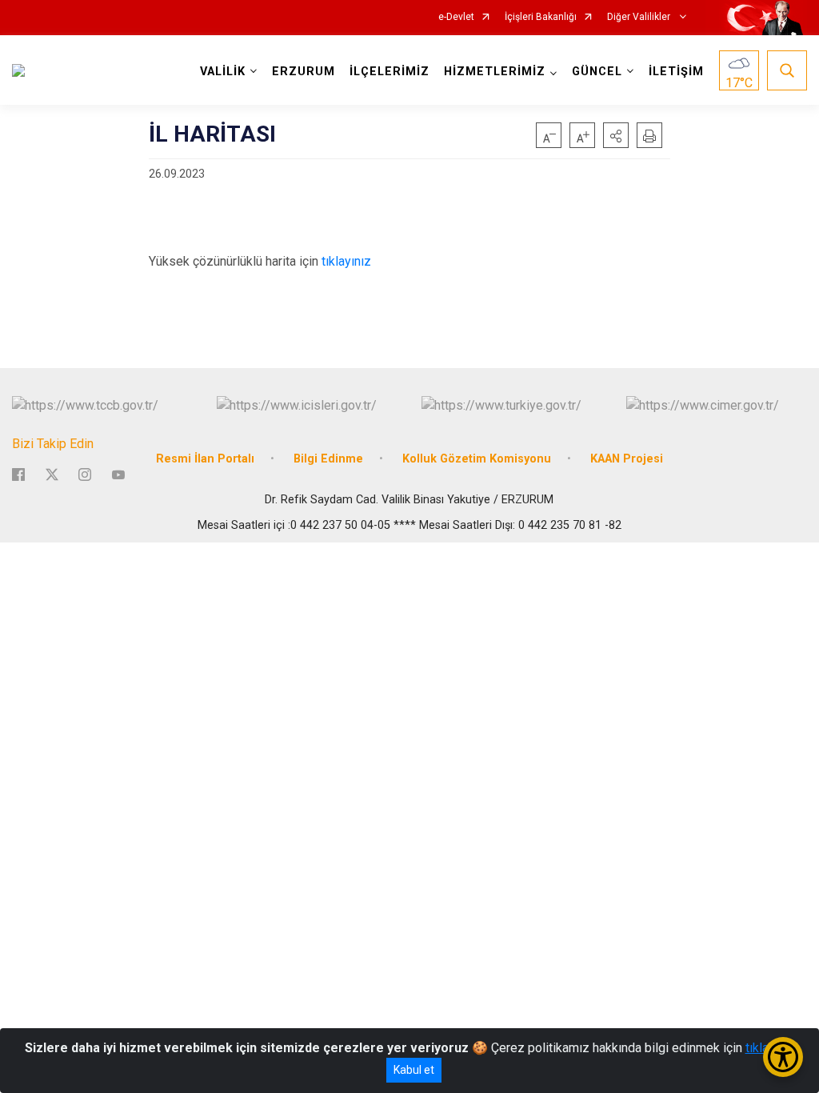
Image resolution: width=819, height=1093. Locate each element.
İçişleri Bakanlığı (541, 17)
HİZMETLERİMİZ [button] (494, 71)
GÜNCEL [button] (597, 71)
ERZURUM (303, 71)
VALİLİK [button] (223, 71)
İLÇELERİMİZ (389, 71)
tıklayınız (346, 261)
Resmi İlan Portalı (205, 459)
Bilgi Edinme (328, 459)
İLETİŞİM (676, 71)
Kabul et (414, 1069)
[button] (616, 135)
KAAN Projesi (626, 459)
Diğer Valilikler (640, 17)
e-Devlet (456, 17)
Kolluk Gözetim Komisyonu (476, 459)
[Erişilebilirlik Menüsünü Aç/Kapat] (783, 1057)
